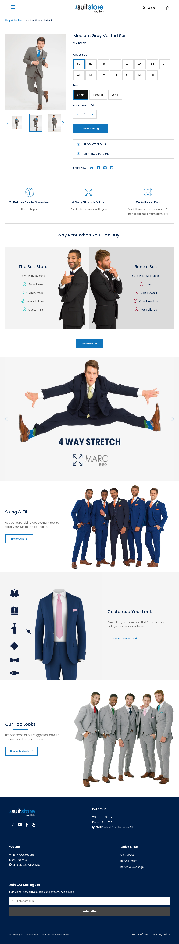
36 (103, 64)
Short (80, 95)
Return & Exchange (132, 867)
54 (115, 75)
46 (165, 64)
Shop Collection (13, 20)
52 (103, 75)
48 (79, 75)
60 (152, 75)
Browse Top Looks (19, 751)
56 (128, 75)
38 (115, 64)
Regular (98, 95)
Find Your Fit (17, 538)
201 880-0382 (102, 817)
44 (152, 64)
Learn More (88, 343)
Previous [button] (8, 123)
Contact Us (127, 854)
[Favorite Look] (160, 8)
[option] (35, 72)
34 (91, 64)
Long (115, 95)
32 (78, 64)
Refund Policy (128, 861)
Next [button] (63, 123)
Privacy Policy (161, 934)
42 (140, 64)
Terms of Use (140, 934)
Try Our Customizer (123, 638)
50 (91, 75)
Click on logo (89, 8)
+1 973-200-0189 (21, 855)
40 (128, 64)
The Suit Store (32, 934)
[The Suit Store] (48, 811)
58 (140, 75)
